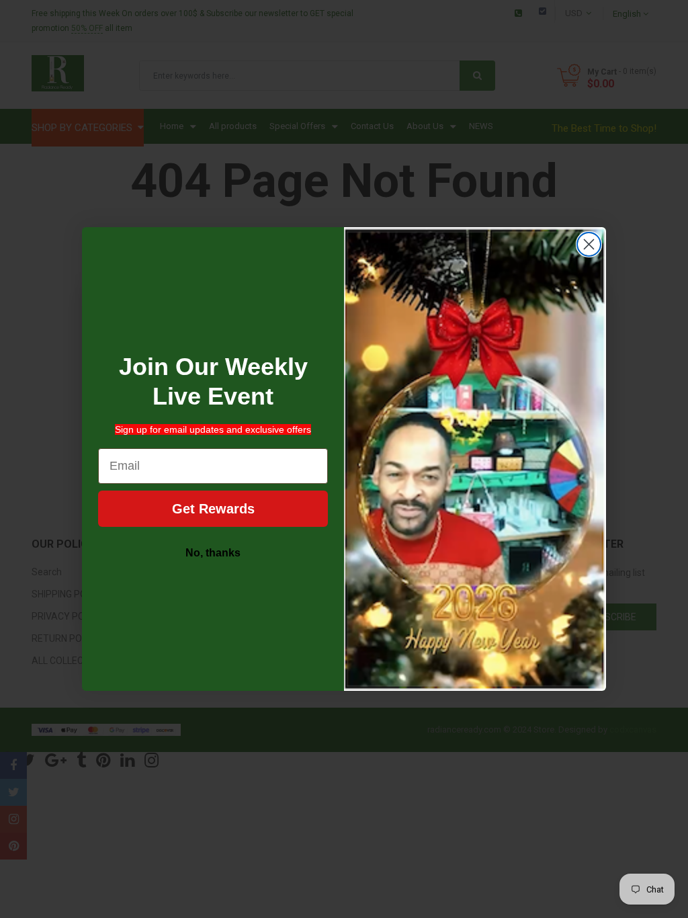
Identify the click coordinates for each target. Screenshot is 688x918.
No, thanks (213, 552)
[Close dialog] (589, 244)
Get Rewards (213, 508)
